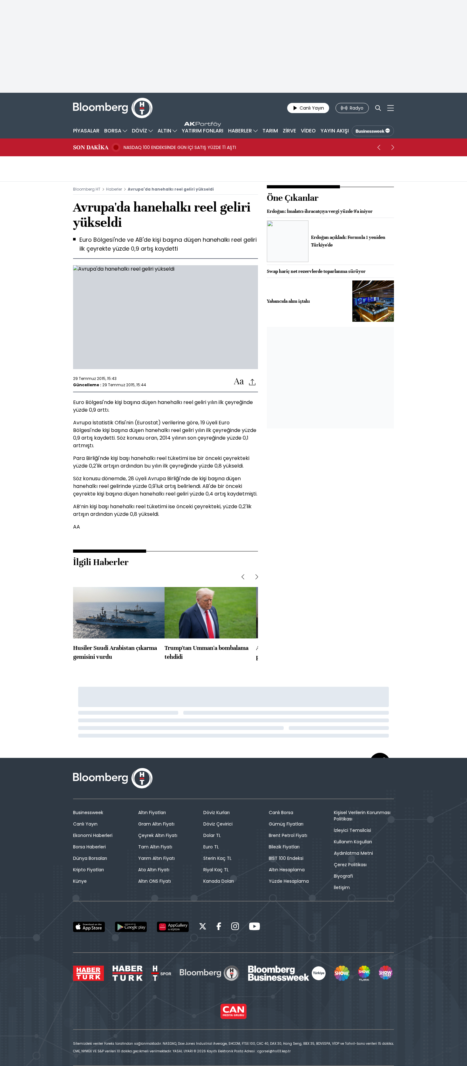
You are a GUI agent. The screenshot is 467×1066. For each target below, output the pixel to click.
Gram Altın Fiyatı (156, 824)
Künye (80, 881)
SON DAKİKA (90, 147)
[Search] (378, 108)
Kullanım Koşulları (353, 842)
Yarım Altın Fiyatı (156, 858)
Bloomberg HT (86, 189)
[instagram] (235, 927)
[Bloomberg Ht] (210, 973)
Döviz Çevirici (218, 824)
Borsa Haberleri (89, 847)
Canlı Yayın (85, 824)
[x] (202, 927)
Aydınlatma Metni (353, 853)
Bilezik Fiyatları (284, 847)
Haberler (114, 189)
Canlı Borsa (281, 812)
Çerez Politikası (350, 864)
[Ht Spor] (161, 973)
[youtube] (254, 927)
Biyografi (343, 876)
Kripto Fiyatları (88, 870)
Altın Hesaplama (287, 870)
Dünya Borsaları (90, 858)
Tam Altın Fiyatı (155, 847)
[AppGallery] (173, 927)
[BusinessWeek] (373, 130)
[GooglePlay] (131, 927)
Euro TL (211, 847)
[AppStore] (89, 927)
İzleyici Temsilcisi (352, 830)
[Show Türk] (364, 973)
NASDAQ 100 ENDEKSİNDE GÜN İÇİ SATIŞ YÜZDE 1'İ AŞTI (180, 147)
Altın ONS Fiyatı (154, 881)
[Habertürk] (88, 973)
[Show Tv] (341, 973)
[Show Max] (386, 973)
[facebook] (219, 927)
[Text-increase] (239, 382)
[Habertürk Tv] (127, 973)
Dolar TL (212, 835)
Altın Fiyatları (152, 812)
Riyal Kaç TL (216, 870)
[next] (393, 147)
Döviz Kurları (216, 812)
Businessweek (88, 812)
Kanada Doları (218, 881)
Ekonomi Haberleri (92, 835)
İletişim (342, 887)
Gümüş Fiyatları (286, 824)
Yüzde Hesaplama (289, 881)
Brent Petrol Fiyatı (288, 835)
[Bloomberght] (112, 108)
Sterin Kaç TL (217, 858)
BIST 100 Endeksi (286, 858)
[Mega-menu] (390, 108)
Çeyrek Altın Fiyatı (157, 835)
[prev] (379, 147)
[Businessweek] (287, 973)
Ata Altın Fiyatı (153, 870)
